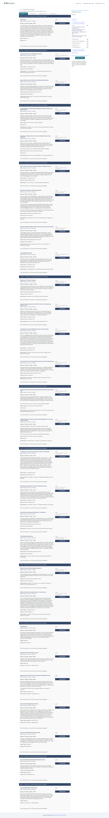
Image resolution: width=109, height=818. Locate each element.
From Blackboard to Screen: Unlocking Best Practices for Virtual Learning (34, 329)
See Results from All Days (78, 23)
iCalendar (34, 21)
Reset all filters (75, 53)
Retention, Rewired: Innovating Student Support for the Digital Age (33, 512)
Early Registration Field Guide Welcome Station (29, 652)
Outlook (29, 21)
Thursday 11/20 (53, 13)
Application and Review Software (59, 815)
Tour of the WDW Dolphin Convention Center (28, 787)
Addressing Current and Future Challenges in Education (30, 568)
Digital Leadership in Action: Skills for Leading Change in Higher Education (34, 80)
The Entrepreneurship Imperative (26, 536)
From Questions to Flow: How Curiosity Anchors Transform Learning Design (34, 451)
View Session (62, 23)
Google (24, 21)
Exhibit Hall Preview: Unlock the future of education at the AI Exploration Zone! (35, 675)
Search (74, 19)
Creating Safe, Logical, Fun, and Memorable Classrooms (31, 53)
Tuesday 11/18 (33, 13)
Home (20, 9)
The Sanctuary (23, 19)
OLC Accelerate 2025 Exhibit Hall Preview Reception (30, 732)
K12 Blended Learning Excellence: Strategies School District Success (33, 486)
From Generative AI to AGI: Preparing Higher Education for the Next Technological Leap (37, 361)
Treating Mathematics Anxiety (26, 253)
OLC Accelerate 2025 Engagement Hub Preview (29, 703)
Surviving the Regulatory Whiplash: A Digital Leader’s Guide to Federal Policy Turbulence (37, 226)
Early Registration (23, 626)
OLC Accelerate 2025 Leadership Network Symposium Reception (32, 759)
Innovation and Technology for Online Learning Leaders (30, 190)
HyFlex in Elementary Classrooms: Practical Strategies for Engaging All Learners (35, 166)
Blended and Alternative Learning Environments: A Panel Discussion (33, 592)
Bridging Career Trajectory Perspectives (28, 280)
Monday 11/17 (23, 13)
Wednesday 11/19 (43, 13)
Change (44, 11)
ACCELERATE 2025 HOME (88, 3)
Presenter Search (80, 57)
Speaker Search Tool (99, 3)
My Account (78, 3)
